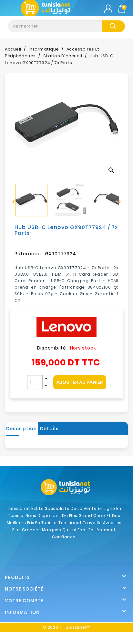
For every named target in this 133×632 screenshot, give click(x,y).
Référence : (29, 253)
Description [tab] (21, 428)
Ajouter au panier (79, 382)
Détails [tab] (49, 428)
